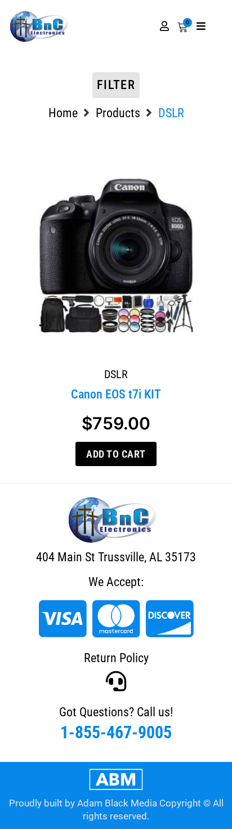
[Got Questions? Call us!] (116, 681)
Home (63, 113)
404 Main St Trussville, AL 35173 (116, 557)
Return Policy (116, 658)
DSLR (116, 374)
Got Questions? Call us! (116, 712)
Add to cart (116, 454)
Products (118, 113)
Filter (116, 85)
